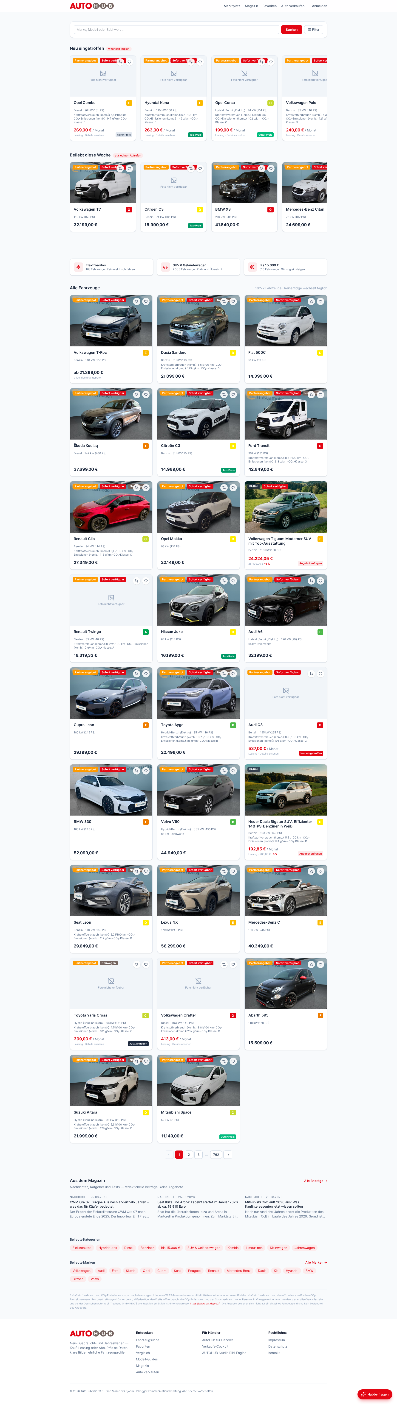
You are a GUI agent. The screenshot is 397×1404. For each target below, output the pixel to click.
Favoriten (270, 6)
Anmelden (319, 6)
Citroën (78, 1279)
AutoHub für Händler (217, 1340)
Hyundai (292, 1271)
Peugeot (194, 1271)
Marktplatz (232, 6)
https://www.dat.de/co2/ (205, 1303)
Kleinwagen (278, 1248)
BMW (309, 1271)
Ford (115, 1271)
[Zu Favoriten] (129, 62)
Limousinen (254, 1248)
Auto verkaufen (292, 6)
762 (216, 1154)
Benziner (147, 1248)
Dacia (262, 1271)
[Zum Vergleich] (120, 62)
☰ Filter (313, 29)
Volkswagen (82, 1271)
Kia (276, 1271)
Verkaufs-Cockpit (215, 1346)
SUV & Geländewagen (203, 1248)
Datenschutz (277, 1346)
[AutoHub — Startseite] (92, 6)
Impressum (276, 1340)
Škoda (131, 1271)
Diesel (128, 1248)
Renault (213, 1271)
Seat (177, 1271)
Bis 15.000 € (170, 1248)
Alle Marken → (316, 1262)
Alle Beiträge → (315, 1181)
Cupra (162, 1271)
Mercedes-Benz (239, 1271)
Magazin (251, 6)
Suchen (292, 29)
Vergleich (143, 1353)
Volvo (95, 1279)
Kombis (233, 1248)
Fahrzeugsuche (147, 1340)
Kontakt (274, 1353)
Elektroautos (82, 1248)
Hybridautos (108, 1248)
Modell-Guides (147, 1359)
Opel (146, 1271)
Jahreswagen (305, 1248)
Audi (101, 1271)
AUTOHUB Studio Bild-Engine (224, 1353)
